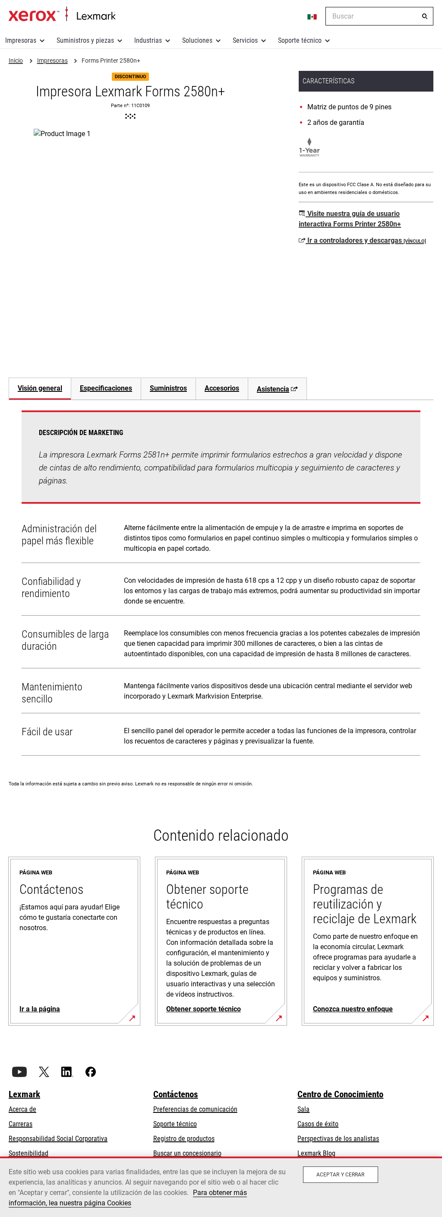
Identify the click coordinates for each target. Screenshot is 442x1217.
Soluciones (197, 40)
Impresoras (20, 40)
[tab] (40, 389)
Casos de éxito (317, 1124)
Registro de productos (184, 1138)
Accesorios (222, 388)
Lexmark (24, 1094)
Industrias (148, 40)
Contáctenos (175, 1094)
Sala (303, 1109)
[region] (221, 1187)
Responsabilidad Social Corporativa (58, 1138)
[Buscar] (424, 16)
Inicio (62, 14)
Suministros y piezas (85, 40)
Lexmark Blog (316, 1153)
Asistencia (273, 389)
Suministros (168, 388)
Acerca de (22, 1109)
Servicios (245, 40)
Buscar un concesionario (187, 1153)
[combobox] (379, 16)
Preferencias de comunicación (195, 1109)
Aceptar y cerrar (340, 1175)
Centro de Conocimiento (340, 1094)
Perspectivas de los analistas (338, 1138)
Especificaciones (106, 388)
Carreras (20, 1124)
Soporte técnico (300, 40)
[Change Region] (312, 16)
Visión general (40, 388)
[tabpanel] (221, 585)
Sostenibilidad (28, 1153)
